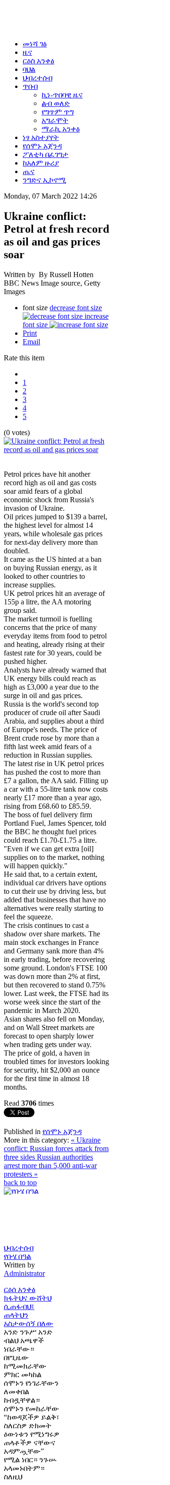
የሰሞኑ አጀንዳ (62, 1131)
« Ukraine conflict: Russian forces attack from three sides (56, 1148)
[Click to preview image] (57, 450)
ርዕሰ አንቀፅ (19, 1289)
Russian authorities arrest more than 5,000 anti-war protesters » (50, 1165)
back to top (20, 1183)
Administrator (24, 1273)
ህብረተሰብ (19, 1248)
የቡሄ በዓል (17, 1256)
